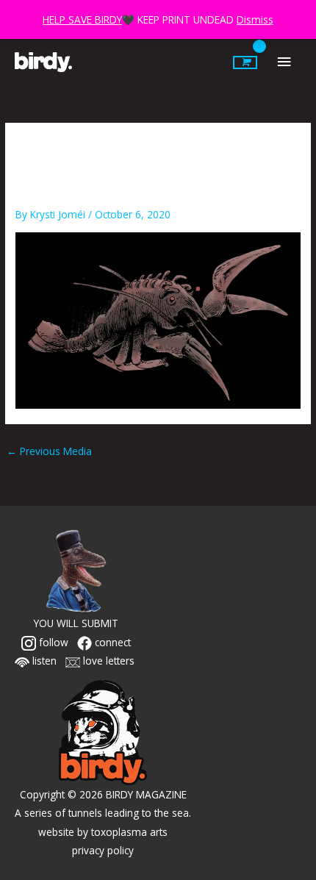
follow (52, 642)
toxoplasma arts (129, 832)
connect (111, 642)
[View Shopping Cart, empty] (245, 62)
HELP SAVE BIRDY (82, 19)
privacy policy (103, 850)
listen (43, 661)
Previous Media (49, 451)
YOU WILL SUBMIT (76, 623)
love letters (107, 661)
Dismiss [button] (255, 19)
